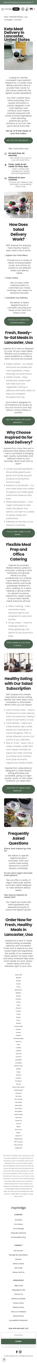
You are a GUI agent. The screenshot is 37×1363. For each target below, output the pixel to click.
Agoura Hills (18, 974)
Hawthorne (18, 1041)
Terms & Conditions (18, 1312)
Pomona (18, 1084)
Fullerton (18, 1029)
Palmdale (18, 1075)
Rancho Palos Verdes (18, 1087)
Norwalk (18, 1068)
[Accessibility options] (4, 1359)
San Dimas (18, 1096)
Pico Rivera (18, 1081)
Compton (18, 1011)
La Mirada (18, 1050)
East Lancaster (18, 1144)
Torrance (18, 1123)
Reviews (18, 1259)
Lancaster (18, 1056)
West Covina (18, 1129)
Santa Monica (18, 1108)
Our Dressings (18, 1229)
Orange (18, 1072)
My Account (18, 1251)
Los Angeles (8, 20)
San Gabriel (18, 1102)
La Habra (18, 1047)
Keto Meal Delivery (16, 17)
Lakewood (18, 1053)
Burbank (18, 996)
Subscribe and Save (18, 1233)
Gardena (18, 1032)
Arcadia (18, 983)
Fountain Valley (18, 1026)
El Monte (18, 1023)
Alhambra (18, 977)
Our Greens (18, 1224)
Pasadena (18, 1078)
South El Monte (18, 1114)
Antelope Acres (18, 1138)
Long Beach (18, 1059)
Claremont (18, 1008)
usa (26, 17)
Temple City (18, 1120)
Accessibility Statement (18, 1320)
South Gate (18, 1117)
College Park (18, 1148)
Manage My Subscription (18, 1255)
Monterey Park (18, 1065)
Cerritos (18, 1002)
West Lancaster (18, 1141)
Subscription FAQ (18, 1290)
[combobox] (33, 9)
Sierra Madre (18, 1111)
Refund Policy (18, 1316)
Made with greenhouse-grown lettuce (17, 2)
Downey (18, 1017)
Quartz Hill (18, 1135)
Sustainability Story (18, 1237)
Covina (18, 1014)
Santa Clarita (18, 1105)
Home (6, 17)
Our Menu (18, 1220)
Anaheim (18, 980)
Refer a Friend (18, 1264)
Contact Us (18, 1294)
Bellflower (18, 992)
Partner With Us (18, 1272)
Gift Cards (19, 1268)
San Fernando (18, 1099)
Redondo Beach (18, 1090)
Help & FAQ (18, 1286)
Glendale (18, 1035)
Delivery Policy (18, 1307)
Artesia (18, 986)
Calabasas (18, 999)
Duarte (18, 1020)
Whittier (18, 1132)
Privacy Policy (18, 1303)
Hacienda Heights (18, 1038)
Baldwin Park (18, 990)
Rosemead (18, 1093)
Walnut (18, 1126)
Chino (18, 1005)
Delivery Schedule (18, 1299)
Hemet (18, 1044)
